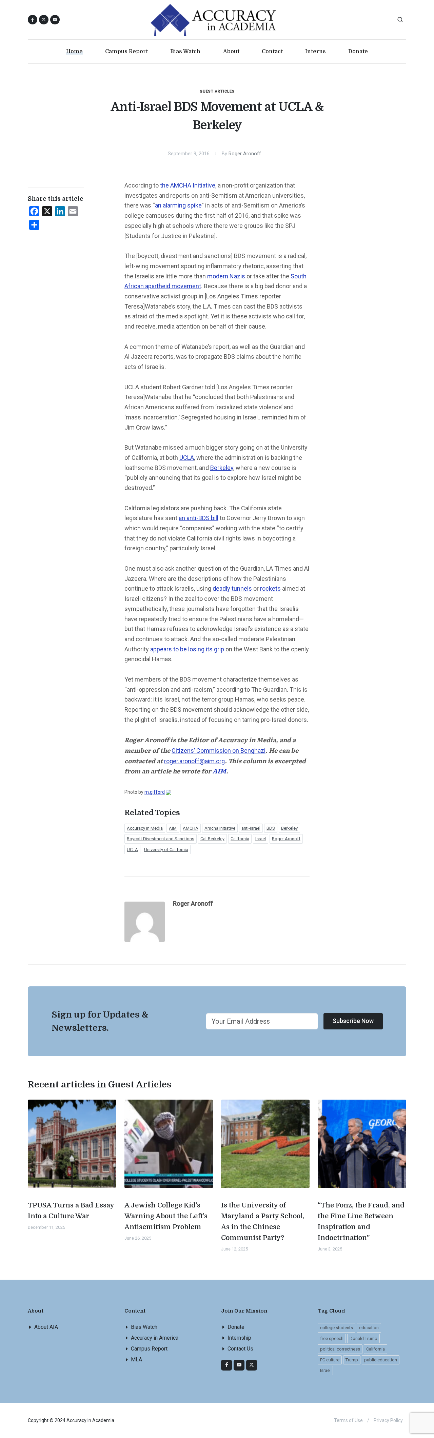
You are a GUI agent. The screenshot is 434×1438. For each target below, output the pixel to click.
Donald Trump (363, 1338)
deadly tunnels (232, 588)
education (369, 1327)
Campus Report (149, 1348)
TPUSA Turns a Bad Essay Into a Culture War (71, 1210)
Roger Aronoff (245, 154)
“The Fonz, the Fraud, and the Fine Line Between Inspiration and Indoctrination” (361, 1221)
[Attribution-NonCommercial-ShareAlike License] (168, 792)
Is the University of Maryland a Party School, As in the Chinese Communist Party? (262, 1221)
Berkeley (221, 467)
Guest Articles (217, 91)
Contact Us (240, 1348)
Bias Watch (144, 1327)
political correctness (340, 1349)
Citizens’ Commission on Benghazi (218, 750)
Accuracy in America (154, 1338)
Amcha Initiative (219, 828)
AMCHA (190, 828)
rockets (270, 588)
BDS (271, 828)
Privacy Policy (388, 1420)
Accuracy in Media (145, 828)
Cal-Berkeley (212, 838)
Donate (236, 1327)
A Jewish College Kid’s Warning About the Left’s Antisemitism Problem (166, 1216)
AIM (173, 828)
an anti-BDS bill (198, 517)
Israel (260, 838)
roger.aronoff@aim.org (194, 761)
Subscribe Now (353, 1020)
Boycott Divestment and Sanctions (160, 838)
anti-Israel (250, 828)
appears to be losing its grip (187, 649)
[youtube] (55, 19)
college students (336, 1327)
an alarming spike (178, 205)
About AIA (46, 1327)
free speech (331, 1338)
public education (380, 1359)
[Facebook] (226, 1365)
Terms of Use (348, 1420)
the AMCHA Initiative (187, 185)
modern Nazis (226, 276)
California (240, 838)
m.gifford (154, 792)
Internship (239, 1338)
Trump (352, 1359)
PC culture (329, 1359)
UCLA (186, 457)
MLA (136, 1359)
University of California (166, 849)
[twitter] (251, 1365)
